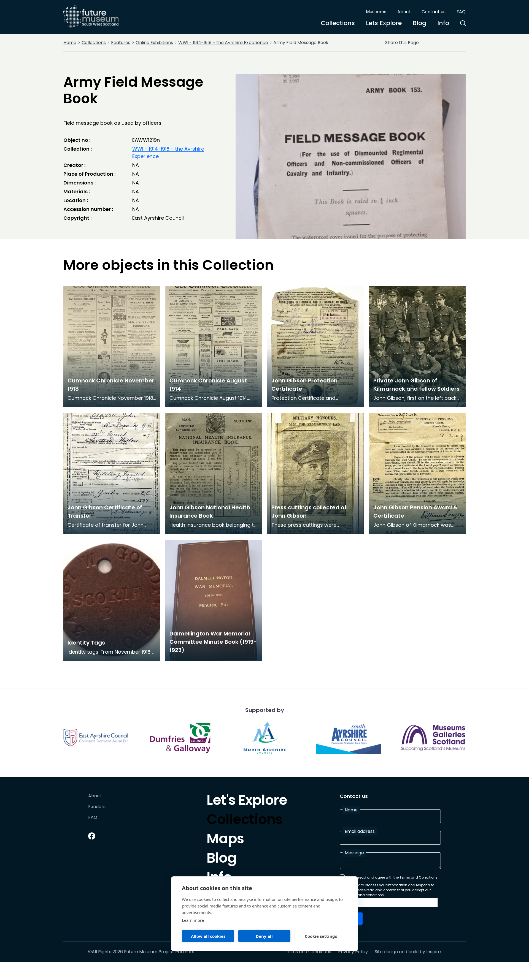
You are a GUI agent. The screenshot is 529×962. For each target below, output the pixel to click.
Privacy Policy (353, 952)
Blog (419, 23)
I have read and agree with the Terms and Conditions (392, 877)
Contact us (434, 12)
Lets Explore (384, 23)
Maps (225, 840)
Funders (97, 807)
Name (351, 810)
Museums (376, 12)
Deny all (264, 936)
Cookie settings (321, 936)
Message (354, 853)
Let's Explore (247, 801)
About (404, 12)
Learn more (193, 920)
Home (69, 42)
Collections (338, 23)
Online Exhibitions (154, 42)
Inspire (433, 952)
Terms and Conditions (307, 952)
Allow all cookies (208, 936)
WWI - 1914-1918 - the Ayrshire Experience (223, 42)
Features (120, 42)
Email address (360, 831)
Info (443, 23)
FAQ (461, 12)
